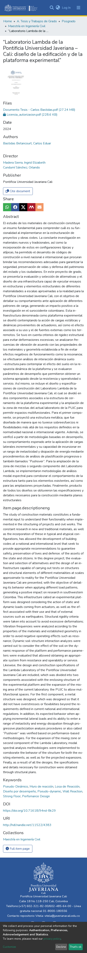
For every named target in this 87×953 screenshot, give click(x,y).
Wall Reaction (73, 791)
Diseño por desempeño (20, 791)
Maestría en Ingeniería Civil (26, 26)
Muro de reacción (42, 786)
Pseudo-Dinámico (16, 786)
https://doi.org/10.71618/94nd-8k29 (29, 810)
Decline (61, 947)
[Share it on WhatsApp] (7, 207)
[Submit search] (51, 7)
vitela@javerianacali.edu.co (62, 916)
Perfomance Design (36, 796)
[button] (57, 7)
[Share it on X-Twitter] (23, 207)
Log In (66, 7)
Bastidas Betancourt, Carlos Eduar (27, 143)
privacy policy (52, 939)
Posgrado (68, 21)
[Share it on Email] (39, 207)
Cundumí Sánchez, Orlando (21, 167)
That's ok (76, 947)
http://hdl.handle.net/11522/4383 (27, 825)
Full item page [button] (19, 848)
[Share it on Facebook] (15, 207)
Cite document (19, 191)
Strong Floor (12, 796)
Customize (9, 947)
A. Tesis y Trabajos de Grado (37, 21)
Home (7, 21)
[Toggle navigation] (78, 8)
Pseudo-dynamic (49, 791)
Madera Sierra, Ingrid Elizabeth (24, 162)
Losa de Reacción (67, 786)
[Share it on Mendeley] (31, 207)
